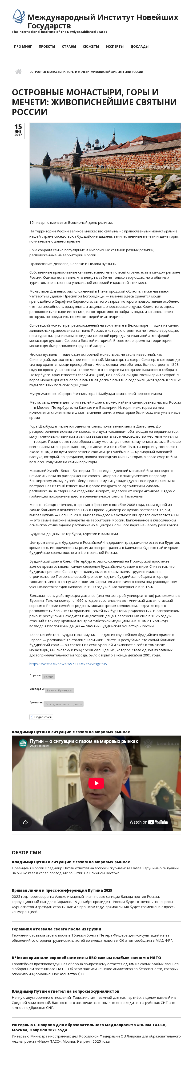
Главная (18, 72)
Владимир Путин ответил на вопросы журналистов (65, 991)
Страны (69, 46)
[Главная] (18, 16)
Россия (48, 677)
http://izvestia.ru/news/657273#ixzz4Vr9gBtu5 (68, 663)
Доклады (139, 46)
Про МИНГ (23, 46)
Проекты (47, 46)
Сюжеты (91, 46)
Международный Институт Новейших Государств (103, 21)
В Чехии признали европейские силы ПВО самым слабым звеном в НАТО (86, 957)
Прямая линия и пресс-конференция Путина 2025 (62, 890)
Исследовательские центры (63, 704)
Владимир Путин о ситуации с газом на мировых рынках (71, 731)
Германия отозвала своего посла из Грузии (56, 929)
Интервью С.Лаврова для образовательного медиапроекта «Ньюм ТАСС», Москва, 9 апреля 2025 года (89, 1027)
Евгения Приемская (59, 690)
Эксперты (115, 46)
